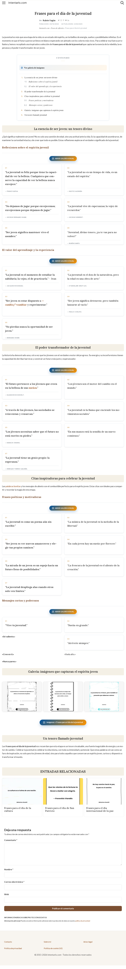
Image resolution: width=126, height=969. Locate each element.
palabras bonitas (13, 486)
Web (6, 894)
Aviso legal (87, 942)
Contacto (8, 942)
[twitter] (58, 20)
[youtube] (66, 20)
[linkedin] (68, 20)
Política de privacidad (13, 948)
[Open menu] (4, 3)
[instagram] (61, 20)
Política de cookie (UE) (53, 948)
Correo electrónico (14, 882)
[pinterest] (63, 20)
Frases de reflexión (57, 28)
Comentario (10, 840)
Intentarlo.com (17, 3)
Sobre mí (47, 942)
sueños (33, 387)
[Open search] (122, 3)
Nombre (8, 869)
